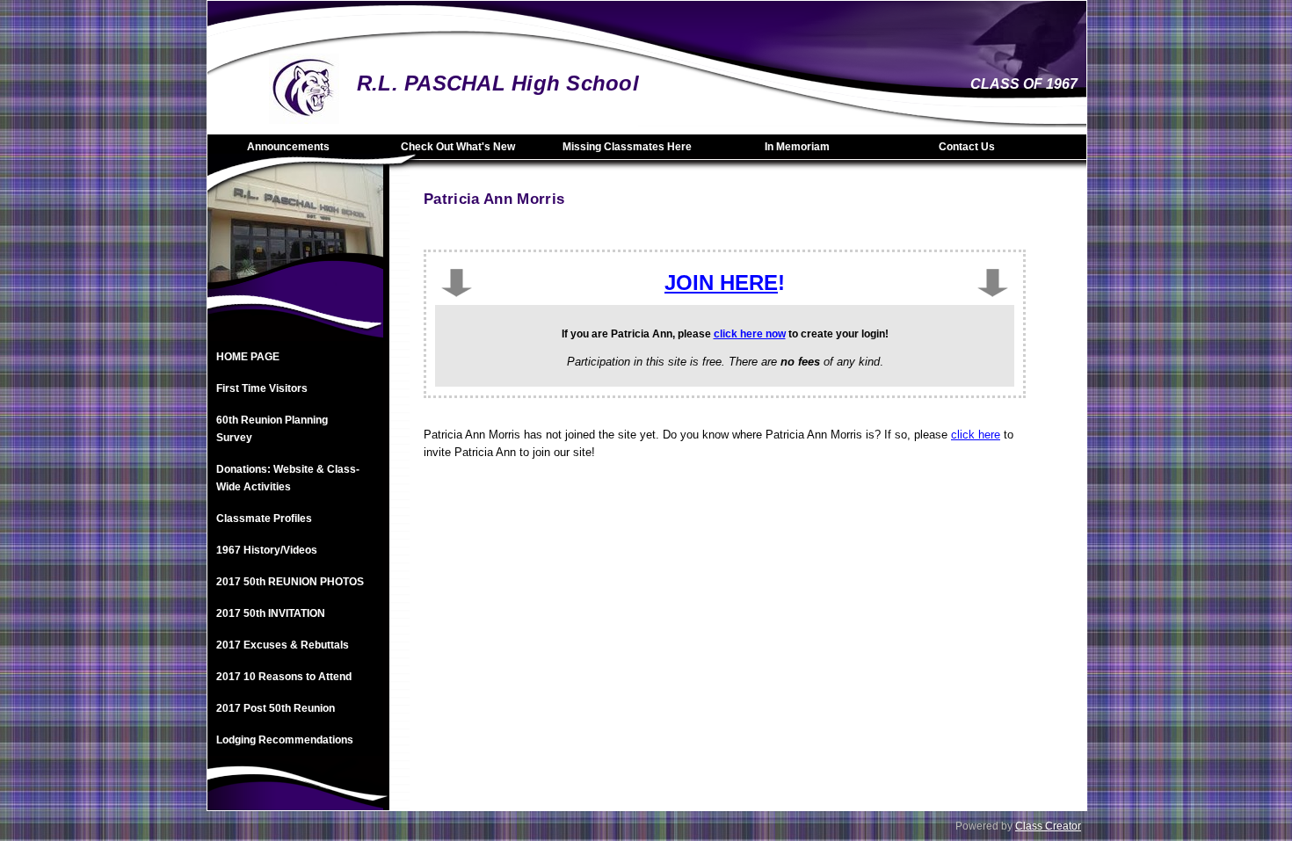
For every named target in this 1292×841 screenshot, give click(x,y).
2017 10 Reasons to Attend (284, 677)
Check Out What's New (458, 147)
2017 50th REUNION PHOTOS (290, 582)
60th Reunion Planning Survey (272, 429)
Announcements (288, 147)
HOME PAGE (247, 357)
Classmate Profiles (264, 518)
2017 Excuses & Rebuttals (282, 645)
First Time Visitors (262, 388)
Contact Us (967, 147)
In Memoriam (797, 147)
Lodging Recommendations (284, 740)
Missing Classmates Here (627, 147)
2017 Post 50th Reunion (275, 708)
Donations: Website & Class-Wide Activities (287, 478)
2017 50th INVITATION (270, 613)
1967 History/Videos (266, 550)
